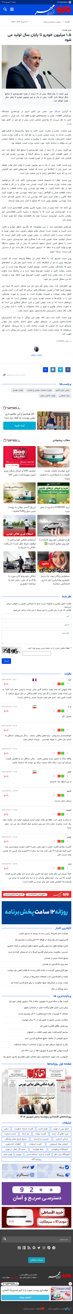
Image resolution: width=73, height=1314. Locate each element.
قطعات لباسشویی (13, 1144)
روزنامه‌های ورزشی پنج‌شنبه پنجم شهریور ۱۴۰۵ (46, 1117)
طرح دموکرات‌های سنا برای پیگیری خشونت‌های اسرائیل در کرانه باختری (37, 946)
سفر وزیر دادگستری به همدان (55, 964)
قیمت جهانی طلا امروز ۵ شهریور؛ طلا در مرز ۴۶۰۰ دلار (44, 1050)
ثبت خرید (20, 426)
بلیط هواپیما (38, 1149)
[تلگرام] (54, 1248)
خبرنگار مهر (56, 111)
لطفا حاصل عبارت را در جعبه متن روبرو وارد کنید (49, 648)
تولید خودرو (18, 390)
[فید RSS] (29, 1248)
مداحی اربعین (62, 1139)
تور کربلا (25, 1134)
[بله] (49, 1248)
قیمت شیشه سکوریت (23, 1129)
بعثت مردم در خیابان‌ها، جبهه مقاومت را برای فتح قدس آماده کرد (39, 983)
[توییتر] (39, 1248)
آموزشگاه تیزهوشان (59, 1149)
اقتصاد (67, 22)
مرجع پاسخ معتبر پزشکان (15, 1139)
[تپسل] (4, 408)
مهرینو (19, 1154)
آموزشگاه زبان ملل (62, 1154)
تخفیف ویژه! (25, 1297)
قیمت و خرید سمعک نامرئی (38, 1154)
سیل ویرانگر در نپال (59, 989)
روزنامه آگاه (36, 1159)
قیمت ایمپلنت (35, 1144)
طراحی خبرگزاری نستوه (56, 1308)
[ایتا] (19, 1248)
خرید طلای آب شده (60, 1134)
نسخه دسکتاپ (36, 1260)
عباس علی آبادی (63, 390)
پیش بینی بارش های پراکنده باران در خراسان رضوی (46, 1007)
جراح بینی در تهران (61, 1129)
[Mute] (45, 427)
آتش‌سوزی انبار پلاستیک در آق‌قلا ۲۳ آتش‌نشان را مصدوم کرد (41, 940)
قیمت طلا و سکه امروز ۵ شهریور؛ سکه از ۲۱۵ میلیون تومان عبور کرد (38, 1001)
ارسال (6, 661)
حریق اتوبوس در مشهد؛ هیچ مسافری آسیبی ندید (46, 1038)
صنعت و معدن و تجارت (52, 22)
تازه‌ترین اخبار (63, 928)
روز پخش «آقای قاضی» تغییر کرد (54, 1026)
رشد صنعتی (64, 395)
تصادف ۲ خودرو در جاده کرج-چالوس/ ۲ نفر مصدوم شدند (43, 1014)
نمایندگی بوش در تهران (15, 1149)
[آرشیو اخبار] (24, 1248)
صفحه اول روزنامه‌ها (59, 1064)
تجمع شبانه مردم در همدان (56, 958)
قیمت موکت (40, 1134)
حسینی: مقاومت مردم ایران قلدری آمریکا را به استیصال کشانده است (38, 952)
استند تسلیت (10, 1134)
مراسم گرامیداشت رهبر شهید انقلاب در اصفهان (47, 1032)
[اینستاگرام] (44, 1248)
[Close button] (70, 1283)
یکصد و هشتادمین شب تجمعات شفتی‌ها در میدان (45, 976)
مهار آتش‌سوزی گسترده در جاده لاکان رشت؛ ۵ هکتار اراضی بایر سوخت (37, 970)
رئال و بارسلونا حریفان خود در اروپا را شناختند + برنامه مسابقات (41, 1044)
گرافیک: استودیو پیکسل (32, 1308)
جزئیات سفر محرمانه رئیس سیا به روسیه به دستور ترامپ (43, 933)
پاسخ (6, 684)
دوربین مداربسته (41, 1139)
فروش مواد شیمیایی (59, 1144)
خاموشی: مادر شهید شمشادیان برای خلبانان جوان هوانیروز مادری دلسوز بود (35, 1057)
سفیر (6, 1129)
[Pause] (41, 427)
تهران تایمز (7, 1154)
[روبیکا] (34, 1248)
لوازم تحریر (43, 1129)
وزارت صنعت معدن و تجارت (39, 390)
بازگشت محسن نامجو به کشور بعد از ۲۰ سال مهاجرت (45, 1020)
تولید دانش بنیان (47, 395)
